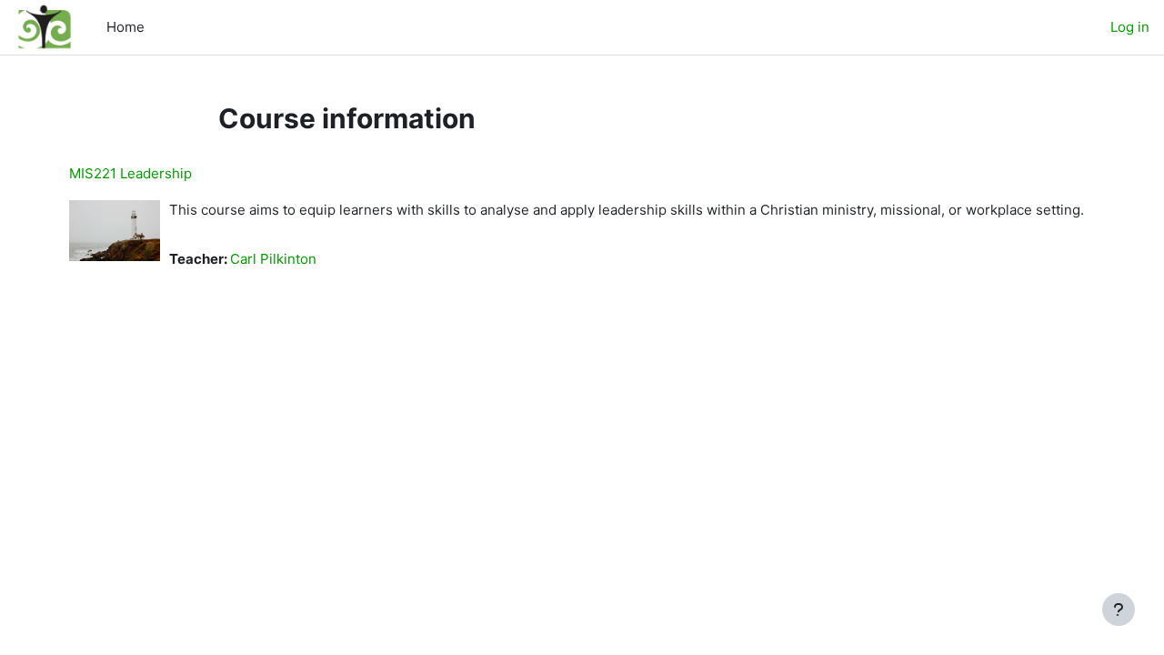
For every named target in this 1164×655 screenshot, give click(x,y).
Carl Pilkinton (273, 258)
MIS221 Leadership (130, 173)
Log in (1129, 26)
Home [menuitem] (125, 26)
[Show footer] (1118, 609)
